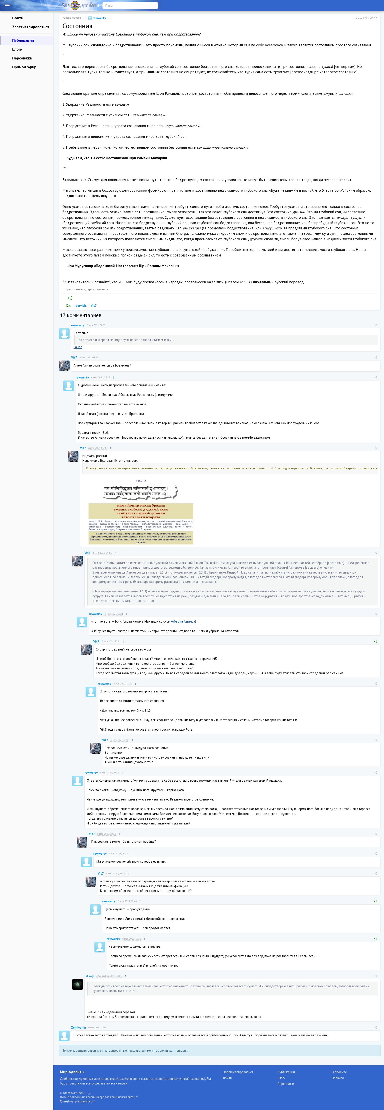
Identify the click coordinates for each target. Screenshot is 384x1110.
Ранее (78, 347)
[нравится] (64, 298)
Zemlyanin (78, 1027)
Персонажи (21, 58)
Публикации (22, 40)
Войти (17, 17)
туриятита (101, 289)
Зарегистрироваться (30, 26)
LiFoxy (89, 976)
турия (90, 289)
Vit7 (93, 306)
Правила (338, 1078)
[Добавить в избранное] (85, 298)
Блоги (16, 49)
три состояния (75, 289)
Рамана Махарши (72, 18)
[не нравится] (76, 298)
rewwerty (99, 18)
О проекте (339, 1072)
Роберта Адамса (183, 621)
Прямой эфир (23, 66)
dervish (80, 306)
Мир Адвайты (72, 1071)
